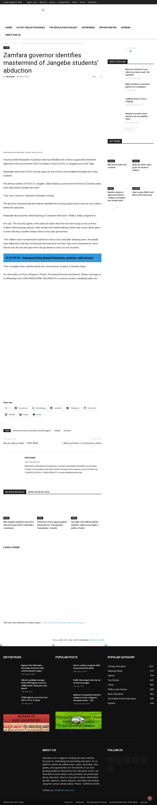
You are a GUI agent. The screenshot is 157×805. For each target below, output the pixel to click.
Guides (136, 188)
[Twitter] (146, 2)
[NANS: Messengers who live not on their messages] (63, 684)
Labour (111, 161)
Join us (52, 2)
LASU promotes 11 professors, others (82, 443)
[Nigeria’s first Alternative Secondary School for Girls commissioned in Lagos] (11, 669)
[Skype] (49, 478)
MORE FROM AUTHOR (38, 492)
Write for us (13, 34)
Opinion (125, 27)
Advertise (80, 802)
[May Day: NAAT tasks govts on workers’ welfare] (143, 155)
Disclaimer (92, 2)
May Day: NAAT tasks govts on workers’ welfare (141, 167)
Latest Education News (30, 27)
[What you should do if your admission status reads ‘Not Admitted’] (115, 73)
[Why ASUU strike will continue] (118, 155)
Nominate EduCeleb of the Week (123, 802)
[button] (150, 27)
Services (143, 802)
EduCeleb (10, 76)
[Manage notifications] (149, 798)
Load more (130, 129)
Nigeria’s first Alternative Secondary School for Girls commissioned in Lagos (32, 668)
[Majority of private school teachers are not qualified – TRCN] (115, 117)
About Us (43, 2)
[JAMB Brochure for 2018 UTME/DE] (115, 103)
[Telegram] (54, 478)
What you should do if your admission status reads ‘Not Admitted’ (137, 72)
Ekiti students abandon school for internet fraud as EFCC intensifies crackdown (18, 525)
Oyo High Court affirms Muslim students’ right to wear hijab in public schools (84, 525)
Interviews (88, 27)
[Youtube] (151, 2)
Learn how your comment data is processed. (63, 622)
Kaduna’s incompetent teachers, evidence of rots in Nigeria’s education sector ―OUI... (87, 697)
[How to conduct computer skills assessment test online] (63, 669)
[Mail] (141, 2)
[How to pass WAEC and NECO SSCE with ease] (143, 182)
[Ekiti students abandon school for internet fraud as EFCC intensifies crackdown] (18, 508)
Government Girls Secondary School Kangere (32, 430)
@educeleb (97, 639)
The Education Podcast (63, 27)
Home (9, 27)
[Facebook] (126, 2)
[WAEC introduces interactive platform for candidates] (115, 88)
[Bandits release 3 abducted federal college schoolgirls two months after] (118, 182)
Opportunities (108, 27)
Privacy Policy (63, 2)
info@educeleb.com (64, 790)
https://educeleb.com (32, 462)
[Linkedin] (136, 2)
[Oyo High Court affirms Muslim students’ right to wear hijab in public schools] (86, 508)
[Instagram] (131, 2)
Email (74, 2)
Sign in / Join (32, 2)
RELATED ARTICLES (14, 492)
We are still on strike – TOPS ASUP (20, 443)
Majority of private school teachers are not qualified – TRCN (137, 116)
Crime (14, 43)
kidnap (57, 430)
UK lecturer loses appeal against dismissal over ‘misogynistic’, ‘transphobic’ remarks (52, 525)
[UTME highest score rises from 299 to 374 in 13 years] (11, 701)
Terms (82, 2)
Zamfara (67, 430)
